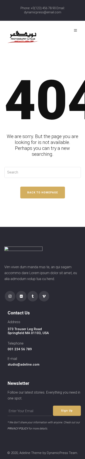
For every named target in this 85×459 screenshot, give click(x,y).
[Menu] (76, 30)
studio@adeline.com (23, 364)
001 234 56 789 (20, 349)
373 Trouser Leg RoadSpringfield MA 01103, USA (28, 331)
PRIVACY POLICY (18, 428)
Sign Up (67, 410)
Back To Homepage (42, 192)
